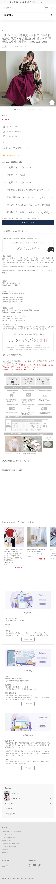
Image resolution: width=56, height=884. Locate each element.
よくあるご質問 (7, 835)
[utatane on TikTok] (39, 865)
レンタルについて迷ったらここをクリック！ (28, 2)
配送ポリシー (6, 841)
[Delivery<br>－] (28, 658)
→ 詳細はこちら (28, 639)
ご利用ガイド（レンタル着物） (12, 832)
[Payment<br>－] (28, 600)
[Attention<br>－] (28, 722)
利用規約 (5, 850)
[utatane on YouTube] (34, 865)
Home (4, 31)
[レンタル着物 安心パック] (28, 351)
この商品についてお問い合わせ (15, 461)
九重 (4, 46)
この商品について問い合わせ (14, 231)
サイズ (4, 143)
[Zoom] (52, 102)
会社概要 (5, 852)
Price (4, 116)
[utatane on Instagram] (29, 865)
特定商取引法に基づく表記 (10, 844)
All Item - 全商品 (26, 522)
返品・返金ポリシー (8, 838)
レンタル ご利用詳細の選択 (12, 162)
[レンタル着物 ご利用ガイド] (28, 252)
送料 (21, 218)
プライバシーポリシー (9, 847)
